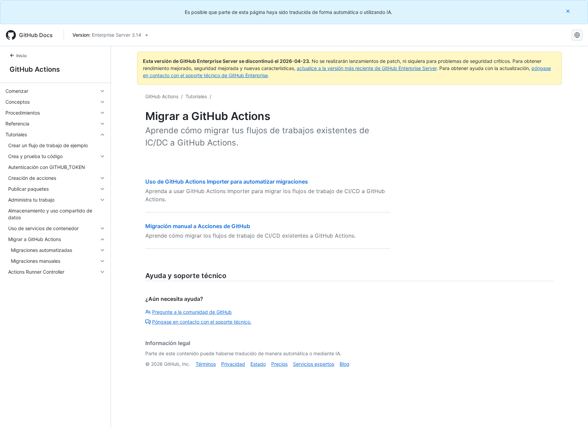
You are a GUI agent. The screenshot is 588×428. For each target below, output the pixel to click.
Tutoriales (196, 96)
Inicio (21, 55)
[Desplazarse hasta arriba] (573, 413)
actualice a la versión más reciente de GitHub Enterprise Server (367, 68)
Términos (206, 364)
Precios (279, 364)
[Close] (568, 11)
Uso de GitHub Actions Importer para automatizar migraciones (226, 181)
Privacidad (233, 364)
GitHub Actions (35, 69)
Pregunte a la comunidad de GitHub (192, 312)
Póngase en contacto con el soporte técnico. (201, 322)
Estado (258, 364)
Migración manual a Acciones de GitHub (197, 226)
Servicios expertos (313, 364)
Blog (344, 364)
